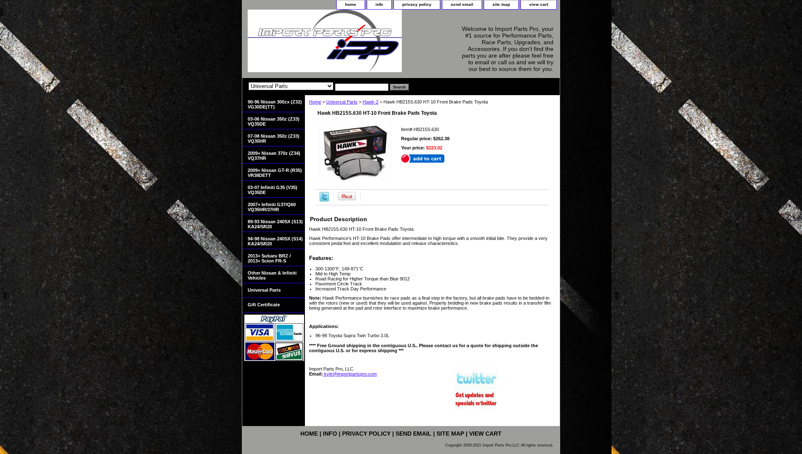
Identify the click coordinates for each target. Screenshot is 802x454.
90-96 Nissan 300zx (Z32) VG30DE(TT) (275, 104)
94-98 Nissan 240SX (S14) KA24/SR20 (275, 241)
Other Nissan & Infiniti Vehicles (272, 275)
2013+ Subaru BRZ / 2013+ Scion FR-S (269, 258)
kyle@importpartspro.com (350, 373)
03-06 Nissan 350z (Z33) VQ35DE (273, 121)
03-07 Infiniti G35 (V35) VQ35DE (272, 190)
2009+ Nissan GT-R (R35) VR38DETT (275, 173)
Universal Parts (342, 101)
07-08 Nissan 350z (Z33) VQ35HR (273, 139)
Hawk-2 (370, 101)
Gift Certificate (264, 304)
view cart (538, 4)
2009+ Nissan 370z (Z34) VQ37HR (274, 156)
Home (315, 101)
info (379, 4)
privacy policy (416, 4)
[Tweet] (324, 199)
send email (462, 4)
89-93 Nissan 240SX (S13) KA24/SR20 (275, 224)
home (350, 4)
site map (501, 4)
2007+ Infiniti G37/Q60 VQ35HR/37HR (272, 207)
